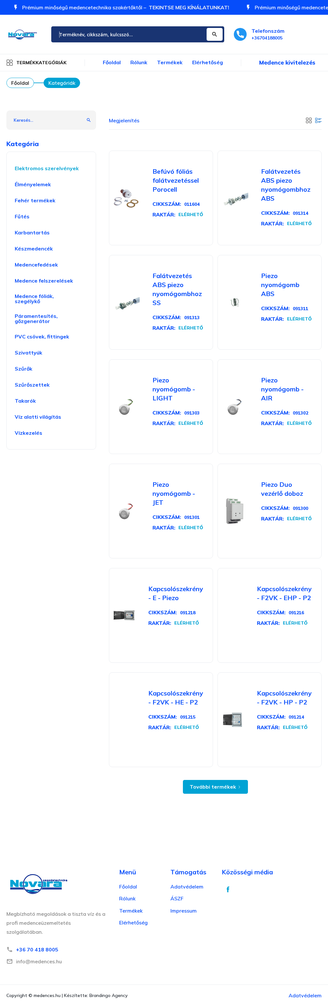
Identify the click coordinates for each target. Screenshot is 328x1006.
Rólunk (138, 62)
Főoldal (112, 62)
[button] (36, 62)
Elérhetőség (207, 62)
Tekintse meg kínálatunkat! (197, 7)
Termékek (170, 62)
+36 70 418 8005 (37, 949)
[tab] (309, 120)
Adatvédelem (305, 995)
